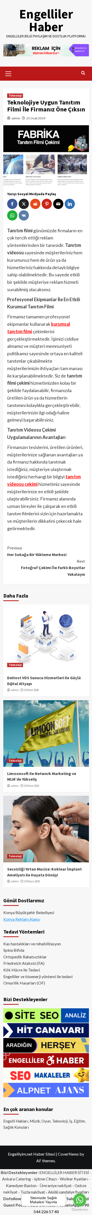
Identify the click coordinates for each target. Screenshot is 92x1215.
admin (16, 118)
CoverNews (68, 1153)
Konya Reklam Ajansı (21, 919)
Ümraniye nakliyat (56, 1185)
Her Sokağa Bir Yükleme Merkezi (36, 551)
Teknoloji (15, 95)
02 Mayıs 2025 (32, 881)
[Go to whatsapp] (79, 1199)
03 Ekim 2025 (31, 786)
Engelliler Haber (46, 20)
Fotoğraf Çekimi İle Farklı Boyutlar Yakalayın (53, 568)
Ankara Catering (16, 1178)
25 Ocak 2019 (35, 118)
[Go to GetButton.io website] (80, 1209)
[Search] (83, 73)
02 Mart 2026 (31, 690)
